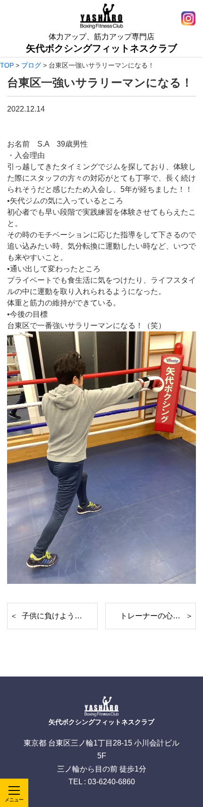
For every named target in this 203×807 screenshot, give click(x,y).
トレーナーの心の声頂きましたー (158, 616)
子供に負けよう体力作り (60, 616)
